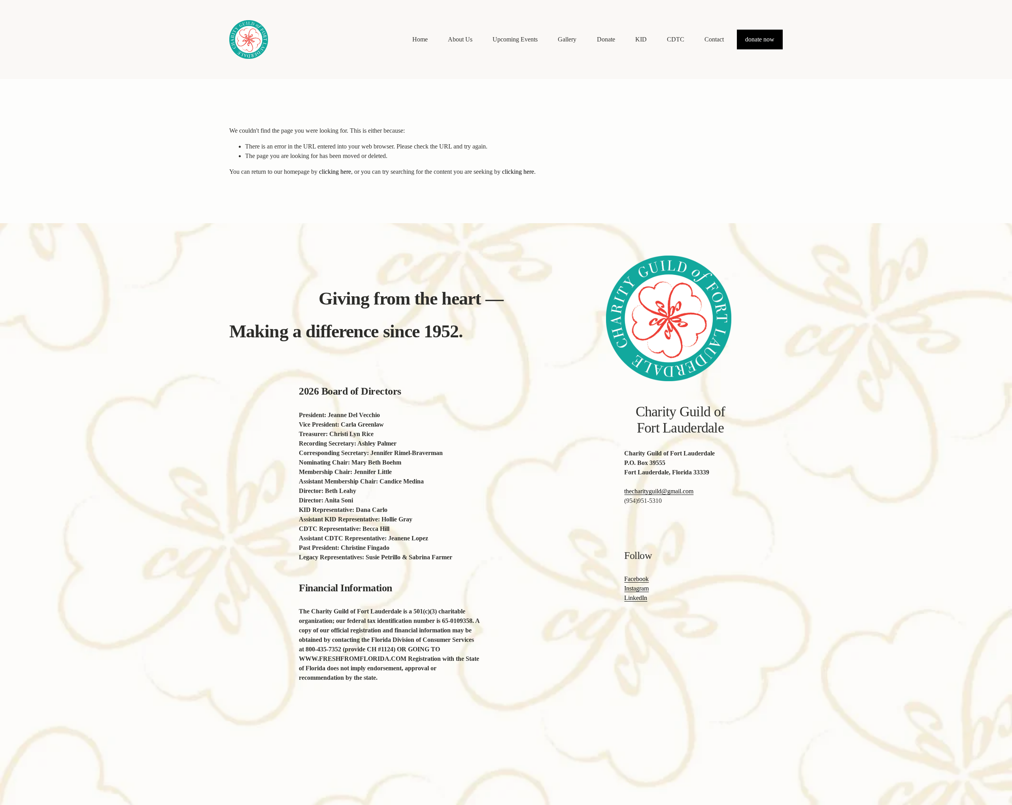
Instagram (636, 588)
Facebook (636, 579)
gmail (674, 491)
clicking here (335, 171)
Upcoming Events (515, 39)
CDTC (675, 39)
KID (641, 39)
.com (687, 491)
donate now (759, 39)
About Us (460, 39)
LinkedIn (635, 597)
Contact (714, 39)
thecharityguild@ (645, 491)
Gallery (567, 39)
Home (420, 39)
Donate (606, 39)
